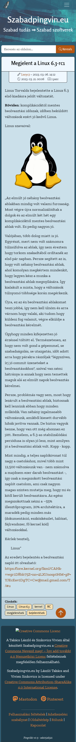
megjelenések (15, 613)
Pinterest (54, 699)
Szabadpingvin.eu (38, 19)
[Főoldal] (6, 5)
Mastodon (27, 699)
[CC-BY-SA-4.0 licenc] (38, 630)
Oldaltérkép (39, 720)
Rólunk (57, 720)
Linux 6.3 (24, 606)
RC (49, 606)
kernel (38, 606)
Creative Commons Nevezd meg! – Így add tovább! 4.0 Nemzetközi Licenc (38, 651)
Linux (10, 606)
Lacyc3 (25, 74)
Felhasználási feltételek (27, 714)
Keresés (67, 49)
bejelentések (37, 613)
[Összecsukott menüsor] (67, 5)
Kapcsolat (38, 725)
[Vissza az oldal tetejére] (61, 613)
